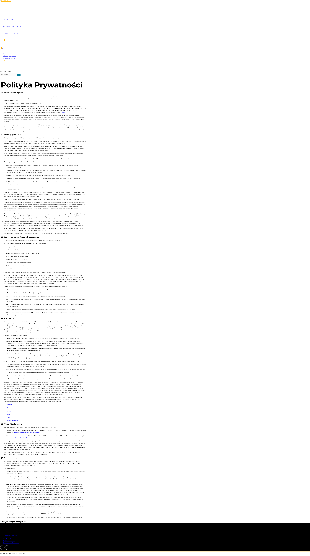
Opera (9, 408)
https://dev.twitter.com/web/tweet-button (19, 438)
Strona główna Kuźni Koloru (11, 543)
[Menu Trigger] (302, 1)
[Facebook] (2, 547)
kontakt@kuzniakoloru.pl (11, 535)
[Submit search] (19, 75)
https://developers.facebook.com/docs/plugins (26, 432)
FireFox (9, 411)
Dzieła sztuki (7, 54)
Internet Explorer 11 (12, 420)
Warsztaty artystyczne (9, 56)
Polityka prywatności (9, 541)
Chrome (9, 404)
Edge (8, 414)
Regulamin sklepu (8, 539)
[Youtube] (7, 547)
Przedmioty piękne (9, 58)
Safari (8, 417)
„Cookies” (63, 112)
